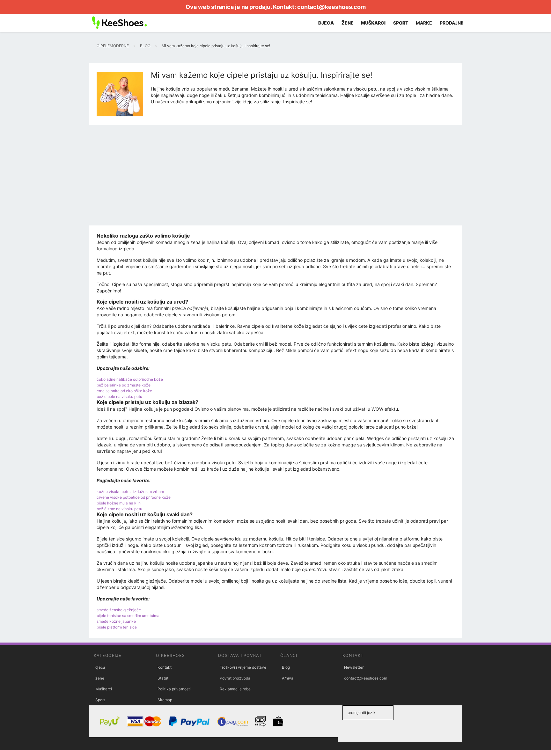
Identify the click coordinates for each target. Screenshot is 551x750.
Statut (163, 678)
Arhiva (287, 678)
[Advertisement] (275, 177)
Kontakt (165, 667)
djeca (100, 667)
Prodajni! (452, 23)
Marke (424, 23)
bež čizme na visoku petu (119, 508)
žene (99, 678)
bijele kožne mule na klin (119, 503)
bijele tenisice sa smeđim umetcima (128, 615)
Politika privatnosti (174, 689)
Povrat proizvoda (235, 678)
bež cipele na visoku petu (119, 396)
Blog (286, 667)
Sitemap (165, 699)
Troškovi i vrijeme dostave (243, 667)
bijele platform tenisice (117, 627)
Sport (100, 699)
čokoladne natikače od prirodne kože (130, 379)
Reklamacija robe (235, 689)
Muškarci (103, 689)
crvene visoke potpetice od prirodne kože (134, 497)
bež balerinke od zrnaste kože (124, 385)
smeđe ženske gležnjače (119, 609)
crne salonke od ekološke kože (124, 390)
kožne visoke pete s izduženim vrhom (130, 491)
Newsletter (354, 667)
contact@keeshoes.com (331, 7)
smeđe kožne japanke (116, 621)
